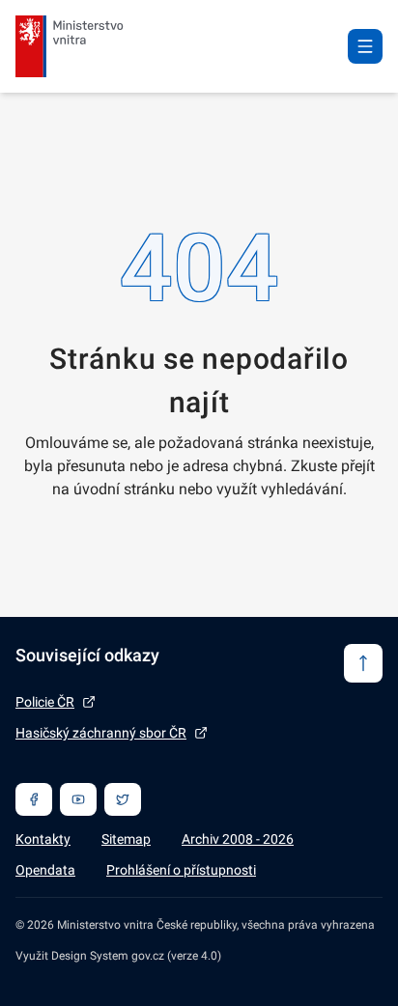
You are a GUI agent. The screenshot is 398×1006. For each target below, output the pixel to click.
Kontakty (43, 839)
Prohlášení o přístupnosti (181, 870)
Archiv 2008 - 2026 (238, 839)
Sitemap (126, 839)
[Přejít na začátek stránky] (363, 663)
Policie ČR (44, 702)
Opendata (45, 870)
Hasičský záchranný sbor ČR (100, 733)
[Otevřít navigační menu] (365, 46)
